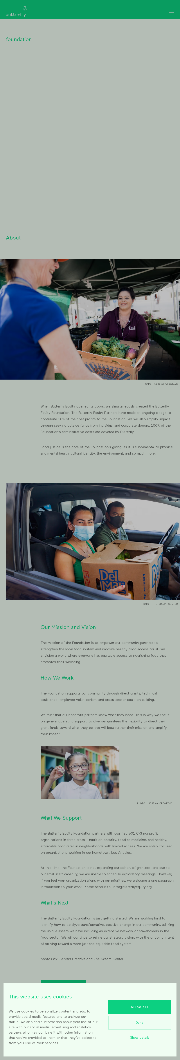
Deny (140, 1022)
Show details (139, 1037)
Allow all (140, 1007)
